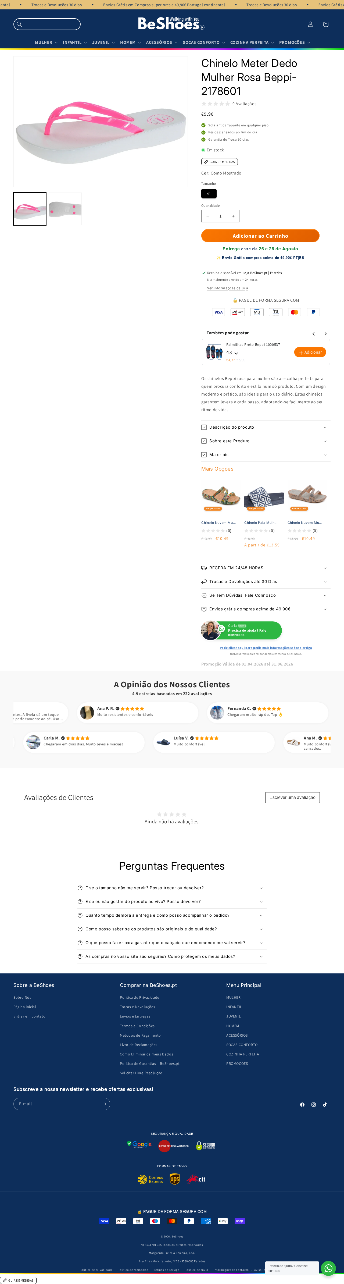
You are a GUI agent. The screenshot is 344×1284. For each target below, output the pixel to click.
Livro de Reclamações (138, 1044)
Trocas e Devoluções (137, 1006)
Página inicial (24, 1006)
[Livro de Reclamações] (173, 1146)
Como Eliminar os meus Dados (146, 1054)
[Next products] (325, 333)
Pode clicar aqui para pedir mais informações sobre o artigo (266, 648)
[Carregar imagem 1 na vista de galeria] (29, 209)
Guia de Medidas (222, 162)
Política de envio (196, 1270)
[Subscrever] (104, 1104)
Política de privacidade (96, 1270)
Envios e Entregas (135, 1016)
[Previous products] (313, 333)
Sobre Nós (22, 997)
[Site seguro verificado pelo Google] (139, 1146)
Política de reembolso (133, 1270)
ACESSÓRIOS (237, 1035)
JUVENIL (233, 1016)
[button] (47, 24)
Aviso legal (262, 1270)
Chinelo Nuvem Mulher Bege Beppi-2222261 (305, 523)
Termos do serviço (167, 1270)
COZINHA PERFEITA (242, 1054)
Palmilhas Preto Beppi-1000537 (253, 344)
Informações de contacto (231, 1270)
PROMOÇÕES (237, 1063)
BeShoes (177, 1236)
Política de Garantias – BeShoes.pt (150, 1063)
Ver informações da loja (227, 288)
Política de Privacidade (139, 997)
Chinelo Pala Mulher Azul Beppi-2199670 (261, 523)
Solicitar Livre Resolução (141, 1072)
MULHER (233, 997)
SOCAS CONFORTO (241, 1044)
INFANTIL (234, 1006)
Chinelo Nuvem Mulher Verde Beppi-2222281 (218, 523)
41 (209, 193)
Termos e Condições (137, 1025)
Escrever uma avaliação (293, 797)
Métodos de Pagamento (140, 1035)
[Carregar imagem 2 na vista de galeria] (65, 209)
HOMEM (232, 1025)
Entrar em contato (29, 1016)
